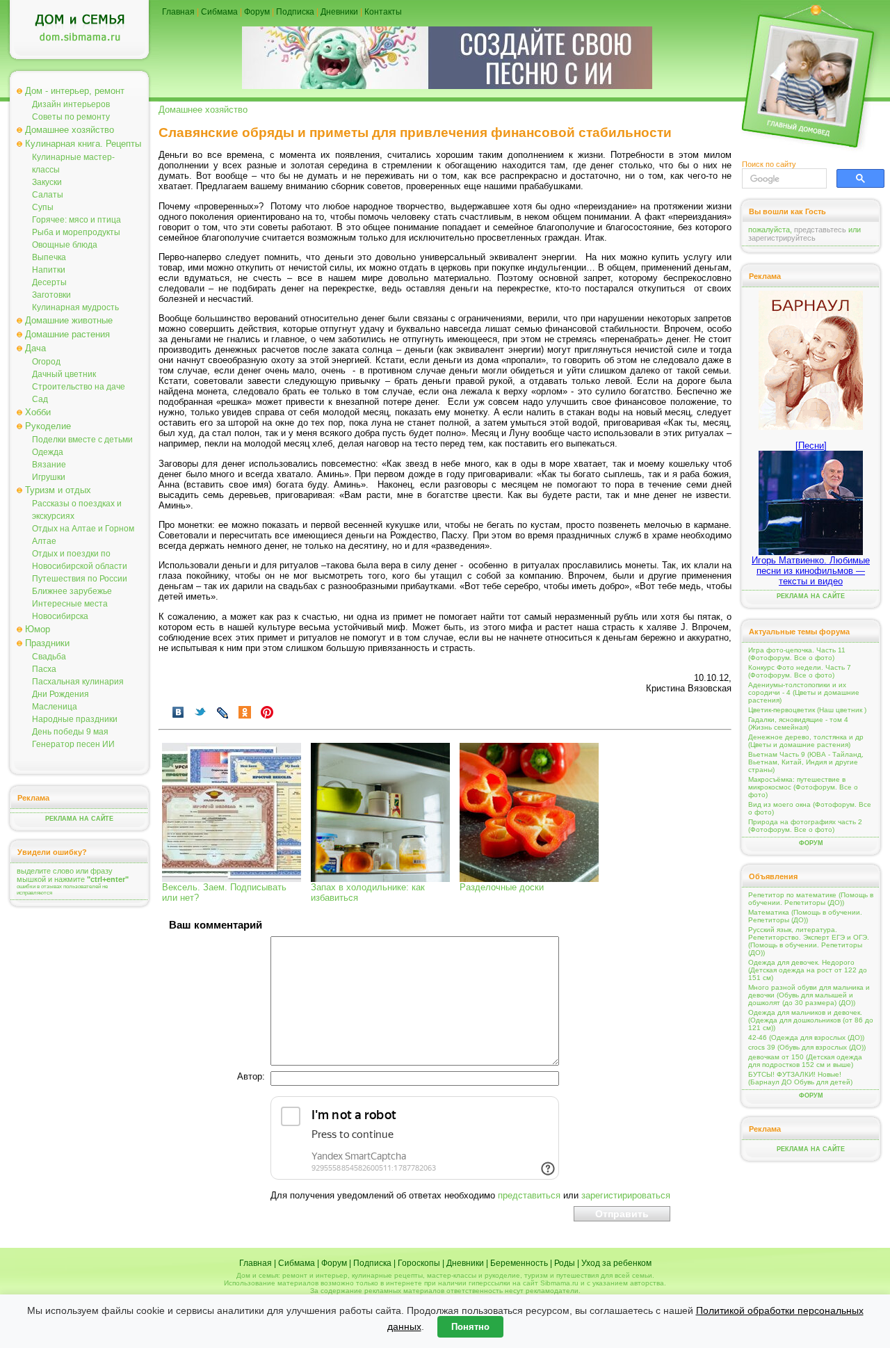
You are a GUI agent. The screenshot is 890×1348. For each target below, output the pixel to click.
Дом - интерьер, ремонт (74, 91)
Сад (40, 399)
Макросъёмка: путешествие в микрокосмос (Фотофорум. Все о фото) (803, 787)
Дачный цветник (64, 374)
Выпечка (49, 257)
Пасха (44, 669)
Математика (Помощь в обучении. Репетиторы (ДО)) (805, 916)
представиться (529, 1195)
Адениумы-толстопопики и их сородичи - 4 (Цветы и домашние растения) (803, 692)
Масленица (54, 707)
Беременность (519, 1263)
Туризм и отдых (58, 490)
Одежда (47, 452)
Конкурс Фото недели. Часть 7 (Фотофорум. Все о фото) (799, 671)
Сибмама (219, 12)
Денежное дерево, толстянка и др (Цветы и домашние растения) (806, 740)
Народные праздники (75, 719)
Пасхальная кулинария (78, 682)
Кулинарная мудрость (75, 307)
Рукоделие (48, 426)
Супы (43, 207)
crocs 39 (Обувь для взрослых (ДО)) (807, 1047)
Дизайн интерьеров (71, 104)
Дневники (339, 12)
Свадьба (49, 656)
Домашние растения (67, 334)
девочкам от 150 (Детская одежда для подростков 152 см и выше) (805, 1060)
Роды (564, 1263)
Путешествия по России (79, 579)
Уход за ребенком (616, 1263)
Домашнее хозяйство (69, 130)
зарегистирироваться (625, 1195)
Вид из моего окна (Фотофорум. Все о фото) (809, 808)
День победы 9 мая (70, 732)
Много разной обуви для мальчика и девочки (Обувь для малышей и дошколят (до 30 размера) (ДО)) (809, 995)
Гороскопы (419, 1263)
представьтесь (820, 229)
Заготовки (51, 295)
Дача (35, 348)
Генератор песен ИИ (73, 744)
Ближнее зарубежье (72, 591)
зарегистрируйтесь (782, 238)
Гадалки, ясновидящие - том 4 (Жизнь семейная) (798, 723)
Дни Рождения (60, 694)
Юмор (37, 629)
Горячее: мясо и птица (76, 220)
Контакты (383, 12)
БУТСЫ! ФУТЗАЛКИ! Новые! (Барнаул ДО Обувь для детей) (800, 1078)
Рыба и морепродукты (76, 232)
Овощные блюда (64, 245)
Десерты (49, 282)
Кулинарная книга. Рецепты (83, 143)
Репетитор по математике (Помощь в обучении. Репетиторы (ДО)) (810, 898)
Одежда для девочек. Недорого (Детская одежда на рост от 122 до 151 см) (807, 969)
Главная (178, 12)
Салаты (47, 195)
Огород (46, 362)
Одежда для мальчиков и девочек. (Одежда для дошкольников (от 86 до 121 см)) (810, 1020)
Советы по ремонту (71, 117)
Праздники (47, 643)
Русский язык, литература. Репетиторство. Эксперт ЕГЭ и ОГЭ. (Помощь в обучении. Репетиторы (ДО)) (808, 941)
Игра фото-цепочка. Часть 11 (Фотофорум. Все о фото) (797, 653)
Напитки (48, 270)
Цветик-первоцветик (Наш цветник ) (807, 710)
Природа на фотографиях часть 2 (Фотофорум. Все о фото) (805, 825)
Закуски (47, 182)
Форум (257, 12)
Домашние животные (69, 320)
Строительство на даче (78, 387)
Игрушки (48, 477)
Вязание (49, 465)
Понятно (470, 1327)
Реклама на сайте (79, 818)
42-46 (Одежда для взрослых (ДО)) (806, 1037)
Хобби (38, 412)
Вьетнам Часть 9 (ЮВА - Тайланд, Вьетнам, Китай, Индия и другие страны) (806, 762)
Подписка (295, 12)
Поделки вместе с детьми (82, 439)
